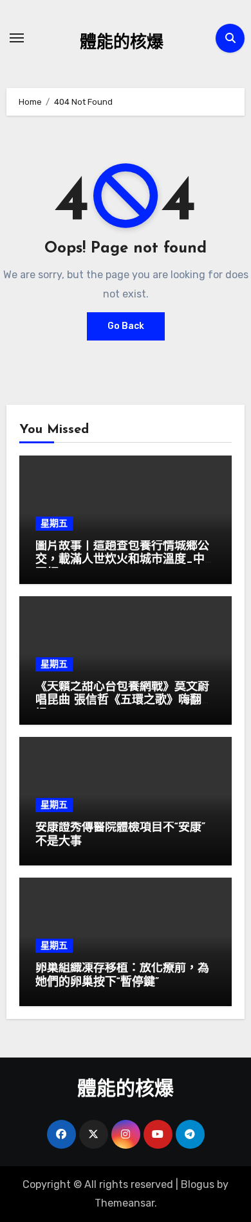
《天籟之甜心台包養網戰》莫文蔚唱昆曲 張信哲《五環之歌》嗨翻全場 (124, 701)
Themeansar (124, 1203)
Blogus (197, 1184)
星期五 (54, 523)
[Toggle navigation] (16, 38)
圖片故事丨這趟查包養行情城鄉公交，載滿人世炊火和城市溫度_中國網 (122, 560)
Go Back (125, 326)
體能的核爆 (121, 43)
